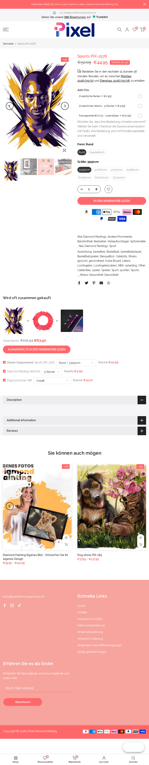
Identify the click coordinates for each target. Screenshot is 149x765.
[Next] (65, 106)
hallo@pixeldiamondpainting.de (79, 12)
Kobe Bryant (113, 260)
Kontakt (82, 612)
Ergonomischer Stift (19, 380)
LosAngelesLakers (105, 265)
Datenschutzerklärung (91, 625)
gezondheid (96, 260)
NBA (121, 265)
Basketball (113, 251)
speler (96, 270)
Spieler (105, 270)
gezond (82, 260)
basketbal (99, 251)
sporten (124, 270)
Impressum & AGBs (89, 619)
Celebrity (121, 256)
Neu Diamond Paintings (93, 246)
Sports (135, 270)
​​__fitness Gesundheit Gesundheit (97, 274)
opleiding (131, 265)
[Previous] (10, 106)
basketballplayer (131, 251)
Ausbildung (84, 251)
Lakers (126, 260)
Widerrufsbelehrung (90, 632)
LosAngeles (84, 265)
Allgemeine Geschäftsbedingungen (99, 645)
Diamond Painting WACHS (23, 371)
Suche (81, 605)
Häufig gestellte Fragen (91, 651)
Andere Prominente (120, 236)
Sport (112, 246)
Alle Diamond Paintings (91, 236)
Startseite (8, 43)
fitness (133, 256)
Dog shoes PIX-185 (89, 555)
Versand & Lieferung (90, 638)
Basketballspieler (88, 256)
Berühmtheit (85, 241)
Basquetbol (107, 256)
